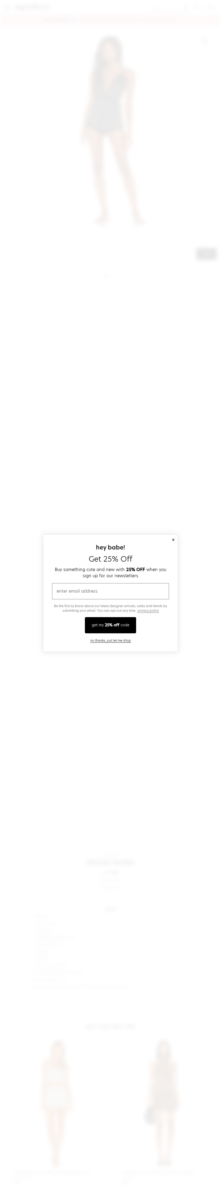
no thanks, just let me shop (110, 640)
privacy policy (148, 610)
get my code (110, 625)
